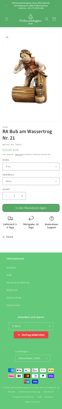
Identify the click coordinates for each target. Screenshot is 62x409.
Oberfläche (8, 174)
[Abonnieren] (49, 326)
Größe (5, 159)
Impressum (13, 305)
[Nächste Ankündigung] (56, 5)
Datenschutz (14, 297)
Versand (18, 154)
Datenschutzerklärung (29, 391)
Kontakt (11, 267)
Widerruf (12, 290)
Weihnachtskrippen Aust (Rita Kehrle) (29, 387)
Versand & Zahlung (18, 282)
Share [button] (9, 236)
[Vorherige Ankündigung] (6, 5)
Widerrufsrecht (32, 402)
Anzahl (5, 189)
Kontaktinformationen (23, 397)
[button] (6, 19)
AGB (9, 275)
